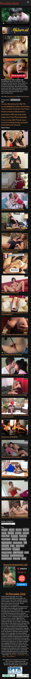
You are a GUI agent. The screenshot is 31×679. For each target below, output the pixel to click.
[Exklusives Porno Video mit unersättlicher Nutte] (15, 508)
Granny (4, 111)
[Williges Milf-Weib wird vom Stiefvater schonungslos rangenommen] (15, 240)
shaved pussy (7, 558)
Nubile (24, 114)
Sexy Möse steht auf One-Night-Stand (12, 497)
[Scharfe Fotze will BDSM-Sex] (15, 427)
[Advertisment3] (15, 263)
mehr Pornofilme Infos (7, 93)
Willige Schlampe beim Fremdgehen (12, 457)
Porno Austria (10, 656)
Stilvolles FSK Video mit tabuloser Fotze (13, 375)
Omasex (23, 117)
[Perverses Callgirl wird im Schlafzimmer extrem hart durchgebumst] (15, 303)
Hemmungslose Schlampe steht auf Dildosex (14, 477)
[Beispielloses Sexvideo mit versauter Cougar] (15, 385)
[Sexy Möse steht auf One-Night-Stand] (15, 488)
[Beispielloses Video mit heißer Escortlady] (15, 159)
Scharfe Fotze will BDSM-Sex (10, 437)
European (9, 109)
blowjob (9, 106)
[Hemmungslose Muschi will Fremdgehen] (15, 220)
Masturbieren (5, 114)
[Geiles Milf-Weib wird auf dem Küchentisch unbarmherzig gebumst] (15, 138)
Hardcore (11, 111)
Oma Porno (15, 117)
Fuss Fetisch (25, 109)
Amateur (4, 104)
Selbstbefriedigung (15, 122)
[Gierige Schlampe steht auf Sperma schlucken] (15, 325)
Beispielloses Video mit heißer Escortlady (13, 169)
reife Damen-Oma (15, 100)
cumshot (22, 106)
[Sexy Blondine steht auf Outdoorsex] (15, 345)
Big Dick (16, 104)
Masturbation (20, 111)
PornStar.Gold (9, 3)
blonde (3, 106)
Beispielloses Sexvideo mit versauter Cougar (14, 395)
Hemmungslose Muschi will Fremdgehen (13, 230)
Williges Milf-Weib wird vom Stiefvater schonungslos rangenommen (12, 250)
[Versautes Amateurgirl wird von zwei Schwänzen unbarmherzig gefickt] (15, 405)
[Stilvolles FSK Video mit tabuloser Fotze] (15, 365)
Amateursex (21, 655)
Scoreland (4, 122)
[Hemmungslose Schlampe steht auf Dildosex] (15, 467)
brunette (16, 106)
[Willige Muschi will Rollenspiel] (15, 283)
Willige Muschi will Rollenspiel (10, 292)
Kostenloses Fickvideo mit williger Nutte (13, 189)
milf (12, 114)
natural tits (18, 114)
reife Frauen (17, 119)
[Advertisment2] (15, 68)
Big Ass (10, 104)
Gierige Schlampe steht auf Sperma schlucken (15, 334)
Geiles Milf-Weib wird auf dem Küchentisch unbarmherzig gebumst (14, 148)
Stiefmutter (9, 125)
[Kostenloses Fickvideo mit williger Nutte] (15, 180)
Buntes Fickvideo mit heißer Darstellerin (13, 209)
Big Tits (23, 103)
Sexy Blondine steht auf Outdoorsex (12, 354)
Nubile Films (5, 117)
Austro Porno (13, 655)
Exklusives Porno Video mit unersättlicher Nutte (15, 517)
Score (24, 120)
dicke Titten (6, 536)
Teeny (15, 124)
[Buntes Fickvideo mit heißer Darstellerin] (15, 200)
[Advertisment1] (15, 46)
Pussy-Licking (6, 120)
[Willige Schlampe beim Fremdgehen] (15, 447)
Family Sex (16, 109)
